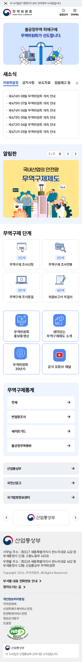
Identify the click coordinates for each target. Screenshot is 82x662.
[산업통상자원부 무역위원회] (17, 12)
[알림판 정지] (60, 154)
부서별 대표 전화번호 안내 (20, 581)
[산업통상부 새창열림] (41, 517)
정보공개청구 (11, 618)
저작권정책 (9, 604)
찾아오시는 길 (12, 587)
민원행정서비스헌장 (15, 614)
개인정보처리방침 (13, 599)
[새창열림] (41, 189)
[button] (68, 154)
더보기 (76, 83)
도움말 (7, 623)
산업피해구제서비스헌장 (17, 609)
